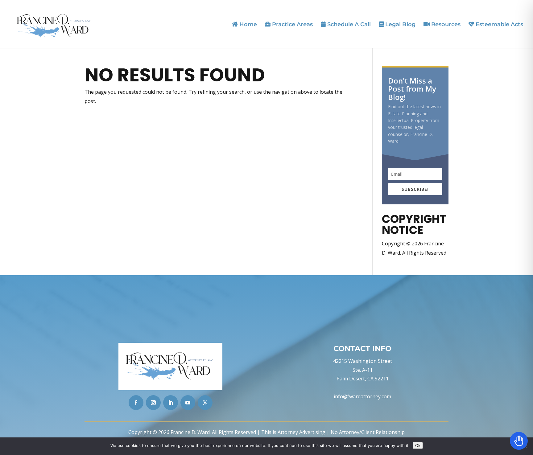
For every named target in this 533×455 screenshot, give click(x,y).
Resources (445, 24)
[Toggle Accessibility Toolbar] (518, 440)
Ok (417, 445)
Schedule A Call (348, 24)
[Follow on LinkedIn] (170, 402)
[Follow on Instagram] (153, 402)
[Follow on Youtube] (187, 402)
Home (247, 24)
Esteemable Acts (498, 24)
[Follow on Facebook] (136, 402)
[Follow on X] (205, 402)
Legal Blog (399, 24)
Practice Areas (292, 24)
